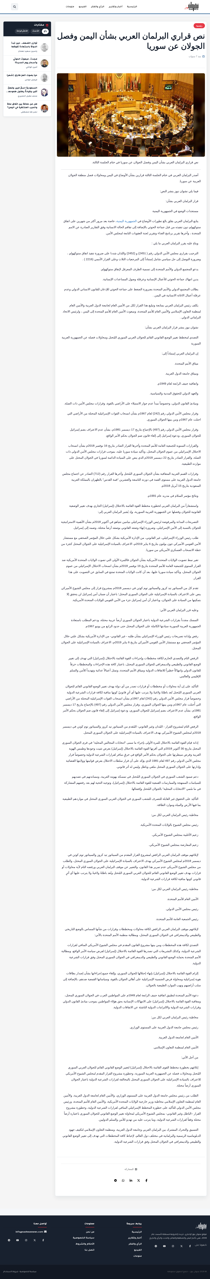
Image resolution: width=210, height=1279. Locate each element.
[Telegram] (115, 1179)
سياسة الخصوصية (83, 1238)
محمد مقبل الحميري (27, 96)
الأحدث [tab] (35, 31)
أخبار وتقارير (115, 7)
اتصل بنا (89, 1250)
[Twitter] (139, 1179)
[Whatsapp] (123, 1179)
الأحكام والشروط (85, 1244)
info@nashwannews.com (29, 1232)
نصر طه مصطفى (29, 112)
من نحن (90, 1232)
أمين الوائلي (31, 67)
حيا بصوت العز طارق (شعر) (22, 75)
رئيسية (199, 25)
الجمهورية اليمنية (126, 221)
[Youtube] (164, 1246)
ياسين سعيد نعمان (27, 51)
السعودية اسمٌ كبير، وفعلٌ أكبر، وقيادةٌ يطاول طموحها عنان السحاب (22, 91)
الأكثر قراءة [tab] (22, 31)
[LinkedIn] (131, 1179)
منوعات (70, 7)
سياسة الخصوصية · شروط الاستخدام (19, 1272)
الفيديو (82, 7)
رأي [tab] (45, 31)
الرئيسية (132, 7)
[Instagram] (173, 1246)
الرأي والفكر (97, 7)
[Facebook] (146, 1179)
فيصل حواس (31, 80)
